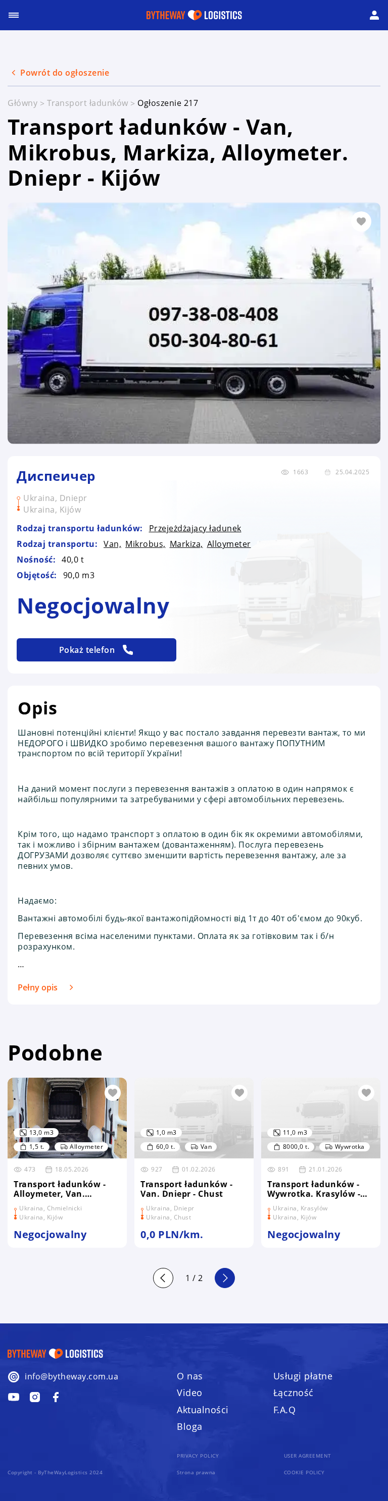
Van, (112, 544)
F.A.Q (284, 1410)
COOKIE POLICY (304, 1472)
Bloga (190, 1426)
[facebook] (14, 1397)
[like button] (113, 1093)
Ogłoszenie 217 (167, 102)
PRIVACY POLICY (198, 1456)
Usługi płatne (303, 1376)
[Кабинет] (374, 15)
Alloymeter (229, 544)
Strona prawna (196, 1472)
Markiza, (186, 544)
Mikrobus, (145, 544)
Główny (22, 102)
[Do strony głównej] (194, 15)
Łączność (293, 1392)
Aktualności (203, 1410)
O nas (190, 1376)
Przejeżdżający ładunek (195, 528)
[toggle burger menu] (14, 15)
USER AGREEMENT (307, 1456)
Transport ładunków (87, 102)
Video (190, 1392)
